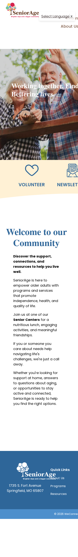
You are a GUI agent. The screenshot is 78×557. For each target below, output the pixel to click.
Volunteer (32, 184)
